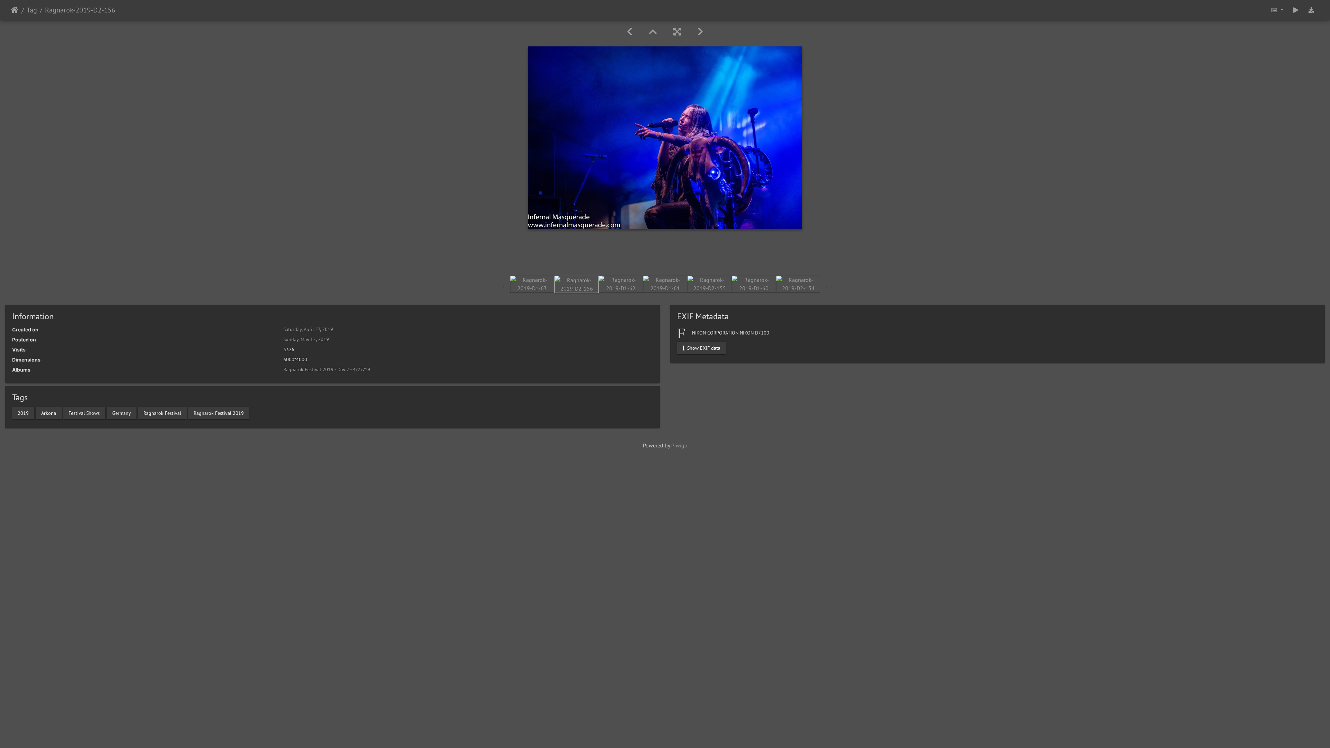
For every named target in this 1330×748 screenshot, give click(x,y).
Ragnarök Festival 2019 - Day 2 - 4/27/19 (326, 369)
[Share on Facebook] (665, 256)
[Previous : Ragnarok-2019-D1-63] (630, 31)
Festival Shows (84, 413)
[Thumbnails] (653, 31)
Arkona (48, 413)
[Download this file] (1311, 10)
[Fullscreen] (677, 31)
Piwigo (679, 445)
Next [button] (825, 285)
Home (15, 10)
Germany (121, 413)
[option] (532, 284)
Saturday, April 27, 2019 (308, 329)
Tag (32, 10)
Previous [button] (505, 285)
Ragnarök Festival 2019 (219, 413)
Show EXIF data (703, 348)
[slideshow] (1296, 10)
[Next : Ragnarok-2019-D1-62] (700, 31)
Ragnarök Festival (162, 413)
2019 (23, 413)
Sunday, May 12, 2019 (306, 339)
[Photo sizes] (1277, 10)
